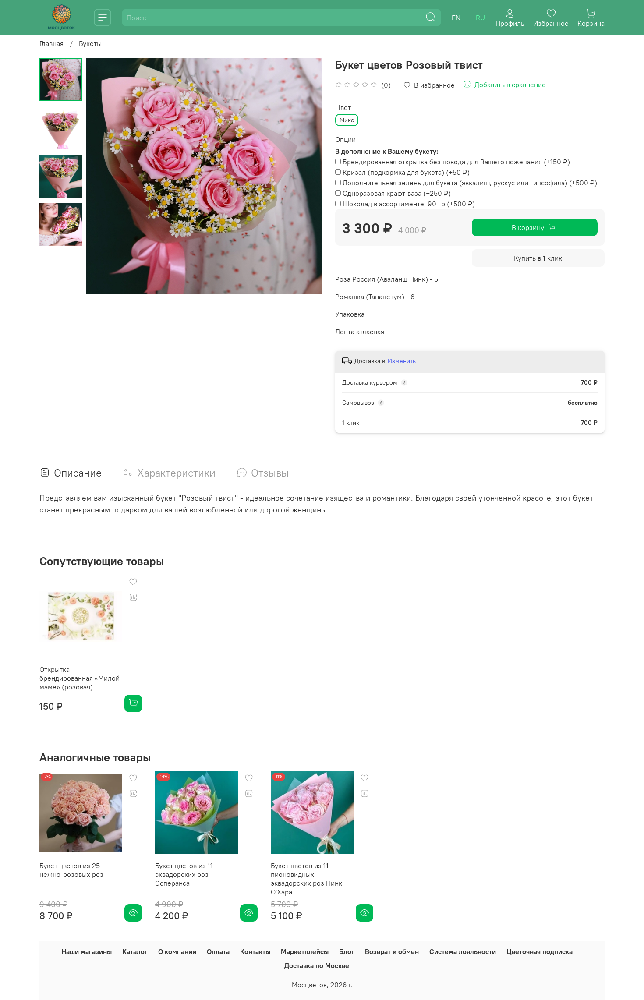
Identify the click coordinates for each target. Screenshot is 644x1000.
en (456, 17)
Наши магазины (86, 951)
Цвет (343, 107)
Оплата (218, 951)
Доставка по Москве (316, 965)
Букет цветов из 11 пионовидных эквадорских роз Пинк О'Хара (306, 878)
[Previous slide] (103, 176)
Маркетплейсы (305, 951)
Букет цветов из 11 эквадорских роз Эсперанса (184, 874)
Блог (346, 951)
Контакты (255, 951)
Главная (51, 43)
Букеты (90, 43)
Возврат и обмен (392, 951)
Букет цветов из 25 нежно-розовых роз (71, 870)
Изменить (402, 361)
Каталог (135, 951)
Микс (347, 120)
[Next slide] (304, 176)
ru (480, 17)
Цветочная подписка (539, 951)
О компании (177, 951)
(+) (456, 161)
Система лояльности (462, 951)
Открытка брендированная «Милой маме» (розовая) (79, 678)
